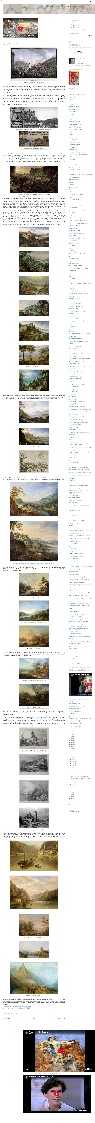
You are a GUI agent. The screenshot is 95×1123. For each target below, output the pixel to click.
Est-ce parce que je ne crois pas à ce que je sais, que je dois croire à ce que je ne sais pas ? (80, 141)
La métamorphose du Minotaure (75, 129)
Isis (69, 351)
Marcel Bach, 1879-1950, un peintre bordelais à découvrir (80, 441)
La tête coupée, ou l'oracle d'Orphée (76, 194)
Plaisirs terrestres (72, 483)
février (73, 782)
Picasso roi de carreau (73, 237)
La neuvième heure (73, 543)
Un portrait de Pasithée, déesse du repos (77, 406)
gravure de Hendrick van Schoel (25, 563)
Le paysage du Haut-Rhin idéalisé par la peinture (79, 614)
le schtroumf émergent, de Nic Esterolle (77, 706)
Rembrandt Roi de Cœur (74, 243)
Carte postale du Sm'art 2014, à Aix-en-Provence (78, 546)
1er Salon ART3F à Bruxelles (75, 424)
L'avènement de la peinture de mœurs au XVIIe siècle (79, 603)
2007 (72, 796)
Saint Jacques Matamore (74, 437)
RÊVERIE (71, 504)
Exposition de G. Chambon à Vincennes (77, 629)
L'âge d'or (71, 513)
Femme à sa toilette (73, 623)
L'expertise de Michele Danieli (75, 711)
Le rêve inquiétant (72, 508)
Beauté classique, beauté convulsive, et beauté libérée (80, 646)
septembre (74, 765)
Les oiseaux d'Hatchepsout (74, 102)
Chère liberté (71, 99)
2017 (72, 750)
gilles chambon (72, 90)
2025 (72, 734)
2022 (72, 740)
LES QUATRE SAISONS (74, 541)
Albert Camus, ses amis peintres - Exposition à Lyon (79, 577)
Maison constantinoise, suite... (75, 645)
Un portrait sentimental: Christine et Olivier (78, 156)
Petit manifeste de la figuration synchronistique (78, 361)
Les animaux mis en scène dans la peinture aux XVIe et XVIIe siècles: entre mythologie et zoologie (80, 410)
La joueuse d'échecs (73, 101)
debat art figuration (62, 6)
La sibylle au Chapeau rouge (75, 295)
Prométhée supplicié (73, 399)
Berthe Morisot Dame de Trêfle (75, 242)
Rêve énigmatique (72, 425)
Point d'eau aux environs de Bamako (76, 582)
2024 (72, 736)
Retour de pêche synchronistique (75, 522)
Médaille (71, 343)
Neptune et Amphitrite (73, 656)
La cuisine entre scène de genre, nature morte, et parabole (80, 592)
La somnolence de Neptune (74, 316)
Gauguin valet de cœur (73, 228)
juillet (73, 769)
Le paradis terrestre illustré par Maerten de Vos (78, 628)
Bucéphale (71, 525)
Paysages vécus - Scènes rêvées (75, 633)
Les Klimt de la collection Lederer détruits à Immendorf (80, 640)
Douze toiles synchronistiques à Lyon (76, 436)
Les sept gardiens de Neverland (75, 303)
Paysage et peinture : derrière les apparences (78, 154)
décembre (74, 759)
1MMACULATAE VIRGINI (74, 650)
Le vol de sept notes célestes (74, 363)
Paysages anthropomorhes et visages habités (78, 459)
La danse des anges (73, 139)
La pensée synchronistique (74, 386)
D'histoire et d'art (72, 715)
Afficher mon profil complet (83, 65)
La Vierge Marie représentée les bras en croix (78, 197)
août (73, 767)
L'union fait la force (73, 147)
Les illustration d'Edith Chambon (75, 710)
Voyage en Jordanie (73, 164)
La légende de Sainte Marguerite (75, 265)
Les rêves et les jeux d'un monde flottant (77, 300)
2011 (72, 789)
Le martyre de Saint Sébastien (75, 455)
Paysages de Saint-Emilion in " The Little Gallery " (79, 605)
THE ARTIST (71, 660)
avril (73, 774)
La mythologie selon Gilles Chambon (76, 442)
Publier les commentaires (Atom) (14, 1021)
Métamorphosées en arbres (74, 298)
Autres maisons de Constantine (75, 643)
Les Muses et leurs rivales (74, 334)
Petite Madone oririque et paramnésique (77, 465)
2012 (72, 787)
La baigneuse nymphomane (74, 151)
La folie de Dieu (72, 457)
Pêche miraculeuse (72, 563)
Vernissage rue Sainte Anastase (75, 510)
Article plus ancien (61, 1018)
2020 (72, 744)
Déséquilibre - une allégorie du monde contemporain (79, 358)
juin (73, 771)
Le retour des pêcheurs (73, 571)
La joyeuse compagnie (73, 593)
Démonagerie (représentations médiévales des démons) (80, 718)
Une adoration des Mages (74, 258)
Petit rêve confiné (72, 250)
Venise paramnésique (73, 109)
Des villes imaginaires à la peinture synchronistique (79, 512)
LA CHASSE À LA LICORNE (75, 346)
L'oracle (70, 315)
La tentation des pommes (74, 96)
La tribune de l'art (72, 705)
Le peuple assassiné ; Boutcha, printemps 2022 (78, 152)
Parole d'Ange (72, 275)
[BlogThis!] (26, 1007)
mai (72, 773)
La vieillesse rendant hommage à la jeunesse (78, 320)
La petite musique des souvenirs (75, 157)
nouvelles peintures (73, 19)
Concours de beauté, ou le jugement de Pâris (78, 196)
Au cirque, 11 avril (73, 439)
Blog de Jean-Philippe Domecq (75, 716)
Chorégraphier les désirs (74, 318)
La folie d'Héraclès (72, 296)
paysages (18, 1008)
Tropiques (71, 191)
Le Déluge (71, 134)
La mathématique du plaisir (74, 569)
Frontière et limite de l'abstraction (76, 601)
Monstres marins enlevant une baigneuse (77, 376)
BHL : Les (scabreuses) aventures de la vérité (78, 595)
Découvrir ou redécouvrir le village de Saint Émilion (79, 535)
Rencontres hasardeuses (74, 179)
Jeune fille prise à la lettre (74, 263)
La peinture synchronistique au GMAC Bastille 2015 (79, 469)
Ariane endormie (72, 270)
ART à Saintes (72, 482)
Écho (70, 499)
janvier (73, 784)
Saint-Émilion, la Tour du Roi (75, 618)
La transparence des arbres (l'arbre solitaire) (77, 626)
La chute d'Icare (72, 417)
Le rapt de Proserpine (73, 291)
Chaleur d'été (71, 286)
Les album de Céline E (73, 713)
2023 (72, 738)
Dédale (70, 388)
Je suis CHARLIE (72, 517)
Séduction (71, 116)
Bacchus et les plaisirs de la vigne (76, 201)
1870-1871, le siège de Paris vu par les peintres (78, 268)
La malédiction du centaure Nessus (76, 353)
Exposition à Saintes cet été (74, 487)
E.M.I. (70, 276)
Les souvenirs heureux (73, 348)
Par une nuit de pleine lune (74, 118)
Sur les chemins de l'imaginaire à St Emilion (78, 384)
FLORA (70, 653)
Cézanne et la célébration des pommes (76, 545)
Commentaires (74, 44)
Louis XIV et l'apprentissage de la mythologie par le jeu (80, 374)
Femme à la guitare (73, 345)
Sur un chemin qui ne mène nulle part (76, 398)
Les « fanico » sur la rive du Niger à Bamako (80, 776)
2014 (72, 756)
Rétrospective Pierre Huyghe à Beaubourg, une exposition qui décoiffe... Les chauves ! (80, 573)
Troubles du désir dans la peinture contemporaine (79, 452)
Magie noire (71, 184)
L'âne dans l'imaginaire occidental (76, 252)
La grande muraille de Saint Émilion (76, 619)
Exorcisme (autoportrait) (74, 460)
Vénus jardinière (72, 450)
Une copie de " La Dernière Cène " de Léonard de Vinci (80, 584)
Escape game (71, 256)
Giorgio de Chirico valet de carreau (76, 227)
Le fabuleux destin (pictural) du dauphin (77, 356)
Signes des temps (72, 266)
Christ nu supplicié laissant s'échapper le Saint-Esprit (79, 333)
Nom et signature (72, 661)
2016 (72, 752)
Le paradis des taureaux (73, 462)
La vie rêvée (71, 355)
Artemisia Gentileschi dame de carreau (76, 233)
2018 (72, 748)
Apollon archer (72, 429)
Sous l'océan (71, 114)
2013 (72, 757)
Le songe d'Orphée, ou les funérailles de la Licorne (79, 432)
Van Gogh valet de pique (74, 232)
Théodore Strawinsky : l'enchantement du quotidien (79, 485)
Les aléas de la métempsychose (75, 181)
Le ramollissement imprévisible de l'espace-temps (79, 341)
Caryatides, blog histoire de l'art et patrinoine (78, 726)
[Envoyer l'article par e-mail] (23, 1006)
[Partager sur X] (27, 1007)
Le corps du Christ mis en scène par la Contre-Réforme (80, 641)
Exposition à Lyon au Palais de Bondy (76, 393)
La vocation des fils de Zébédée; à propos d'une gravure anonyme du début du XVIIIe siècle (80, 476)
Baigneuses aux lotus (73, 308)
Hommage (71, 182)
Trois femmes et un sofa (73, 427)
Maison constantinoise (73, 648)
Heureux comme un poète (74, 281)
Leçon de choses (72, 389)
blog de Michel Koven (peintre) (75, 723)
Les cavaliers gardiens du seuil (75, 126)
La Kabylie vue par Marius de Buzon (76, 553)
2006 (72, 798)
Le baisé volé (71, 431)
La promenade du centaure (74, 497)
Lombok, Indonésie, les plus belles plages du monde (79, 576)
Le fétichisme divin (73, 261)
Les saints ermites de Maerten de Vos (76, 520)
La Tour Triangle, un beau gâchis (75, 523)
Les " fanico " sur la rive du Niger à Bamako (77, 613)
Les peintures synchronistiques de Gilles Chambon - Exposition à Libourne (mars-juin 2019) (79, 305)
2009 (72, 792)
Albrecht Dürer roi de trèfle (74, 230)
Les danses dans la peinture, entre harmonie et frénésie (80, 283)
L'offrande (71, 551)
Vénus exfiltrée (72, 368)
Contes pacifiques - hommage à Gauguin (77, 416)
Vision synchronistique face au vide (76, 132)
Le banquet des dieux (73, 470)
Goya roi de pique (72, 235)
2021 (72, 742)
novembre (74, 761)
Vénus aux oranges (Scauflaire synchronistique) (78, 467)
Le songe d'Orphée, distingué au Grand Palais (78, 350)
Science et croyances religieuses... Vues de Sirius (78, 293)
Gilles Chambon (81, 58)
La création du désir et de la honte (76, 171)
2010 (72, 791)
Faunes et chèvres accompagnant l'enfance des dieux (79, 310)
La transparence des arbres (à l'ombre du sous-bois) (79, 624)
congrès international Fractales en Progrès (77, 29)
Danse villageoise (72, 464)
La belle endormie (72, 162)
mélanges (71, 22)
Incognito (71, 280)
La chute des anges (73, 515)
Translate (84, 52)
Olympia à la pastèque (73, 558)
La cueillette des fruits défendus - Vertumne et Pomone (80, 365)
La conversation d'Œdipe (74, 199)
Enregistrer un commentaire (8, 1016)
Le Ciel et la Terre (72, 97)
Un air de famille (72, 159)
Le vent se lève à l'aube (73, 131)
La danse (71, 638)
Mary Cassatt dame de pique (74, 225)
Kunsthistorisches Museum (43, 194)
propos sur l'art (25, 1008)
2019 (72, 746)
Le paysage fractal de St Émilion (75, 616)
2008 (72, 794)
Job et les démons (72, 396)
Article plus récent (6, 1018)
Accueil (33, 1018)
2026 (72, 733)
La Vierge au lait (72, 161)
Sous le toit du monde (73, 631)
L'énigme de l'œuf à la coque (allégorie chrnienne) (79, 223)
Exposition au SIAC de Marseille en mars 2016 (78, 446)
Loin (70, 146)
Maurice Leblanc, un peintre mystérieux (77, 172)
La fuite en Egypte (72, 336)
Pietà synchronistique (73, 187)
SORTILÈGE (71, 478)
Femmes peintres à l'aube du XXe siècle (77, 635)
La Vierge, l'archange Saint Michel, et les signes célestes (80, 366)
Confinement (71, 247)
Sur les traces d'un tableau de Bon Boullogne (78, 311)
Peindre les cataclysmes (73, 328)
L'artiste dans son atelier (74, 597)
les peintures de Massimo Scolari (75, 721)
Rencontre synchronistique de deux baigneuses (78, 205)
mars (73, 780)
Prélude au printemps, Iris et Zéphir (76, 444)
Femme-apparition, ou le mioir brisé (76, 550)
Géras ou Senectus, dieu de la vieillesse (77, 401)
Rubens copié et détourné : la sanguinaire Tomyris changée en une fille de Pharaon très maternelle (79, 421)
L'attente (71, 119)
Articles (72, 42)
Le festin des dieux (73, 480)
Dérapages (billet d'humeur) (74, 149)
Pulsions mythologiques (74, 301)
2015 (72, 754)
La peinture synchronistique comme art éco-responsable (80, 454)
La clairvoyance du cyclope (74, 528)
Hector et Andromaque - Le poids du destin (77, 260)
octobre (73, 763)
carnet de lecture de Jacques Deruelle (76, 725)
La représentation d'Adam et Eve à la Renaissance (79, 665)
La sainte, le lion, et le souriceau (75, 136)
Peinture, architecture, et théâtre (75, 500)
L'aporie (70, 189)
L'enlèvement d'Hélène (73, 360)
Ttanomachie (71, 107)
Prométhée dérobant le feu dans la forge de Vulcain (79, 490)
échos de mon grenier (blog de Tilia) (76, 720)
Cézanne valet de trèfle (73, 240)
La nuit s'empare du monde (74, 169)
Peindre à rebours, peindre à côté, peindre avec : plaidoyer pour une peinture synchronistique (80, 567)
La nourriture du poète (73, 192)
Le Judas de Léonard (73, 493)
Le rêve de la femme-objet (74, 177)
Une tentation (72, 288)
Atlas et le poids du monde (74, 121)
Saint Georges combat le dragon (75, 324)
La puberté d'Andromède (74, 394)
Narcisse (70, 137)
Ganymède (71, 113)
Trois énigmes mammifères (74, 329)
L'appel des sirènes (73, 548)
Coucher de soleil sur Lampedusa (75, 492)
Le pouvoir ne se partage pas (74, 186)
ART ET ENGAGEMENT (74, 414)
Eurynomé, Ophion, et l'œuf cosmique (76, 217)
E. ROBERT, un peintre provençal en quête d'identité (79, 636)
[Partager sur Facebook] (29, 1007)
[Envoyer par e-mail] (25, 1007)
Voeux (70, 518)
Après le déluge (72, 408)
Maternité (71, 290)
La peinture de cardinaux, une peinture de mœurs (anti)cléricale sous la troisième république (79, 203)
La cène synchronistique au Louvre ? (76, 383)
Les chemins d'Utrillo (73, 326)
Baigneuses (71, 331)
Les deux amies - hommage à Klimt (76, 419)
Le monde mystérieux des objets (75, 663)
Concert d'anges (72, 412)
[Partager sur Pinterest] (30, 1007)
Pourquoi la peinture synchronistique (76, 167)
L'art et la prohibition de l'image (75, 655)
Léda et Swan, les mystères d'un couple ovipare (78, 218)
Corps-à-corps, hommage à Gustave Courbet (78, 209)
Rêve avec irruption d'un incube (75, 338)
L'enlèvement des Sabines (74, 502)
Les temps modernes (73, 166)
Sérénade (71, 104)
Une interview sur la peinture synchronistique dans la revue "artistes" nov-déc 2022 (79, 123)
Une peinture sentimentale (74, 106)
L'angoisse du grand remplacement (76, 340)
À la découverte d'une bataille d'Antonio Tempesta (79, 621)
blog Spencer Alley (73, 701)
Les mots (71, 651)
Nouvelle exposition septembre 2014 (76, 533)
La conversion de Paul (73, 495)
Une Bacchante (72, 278)
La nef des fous (72, 658)
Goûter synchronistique (73, 207)
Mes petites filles (72, 111)
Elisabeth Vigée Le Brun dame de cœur (77, 238)
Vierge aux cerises (72, 248)
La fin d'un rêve (72, 564)
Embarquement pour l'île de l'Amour (76, 127)
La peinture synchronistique (74, 703)
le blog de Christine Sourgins (75, 708)
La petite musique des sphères (75, 488)
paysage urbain (11, 1008)
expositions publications (74, 27)
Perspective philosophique (74, 144)
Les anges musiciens (73, 434)
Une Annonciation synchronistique (76, 370)
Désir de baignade (72, 285)
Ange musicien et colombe (74, 313)
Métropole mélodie (73, 537)
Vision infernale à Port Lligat (75, 378)
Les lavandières (72, 245)
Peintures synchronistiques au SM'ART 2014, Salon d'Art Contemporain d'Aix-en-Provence (80, 555)
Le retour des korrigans (73, 391)
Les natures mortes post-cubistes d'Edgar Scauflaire (79, 527)
